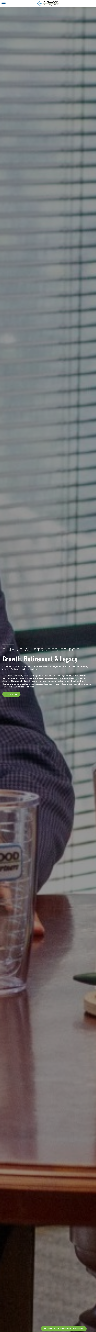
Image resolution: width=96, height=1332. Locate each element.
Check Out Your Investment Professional (65, 1329)
